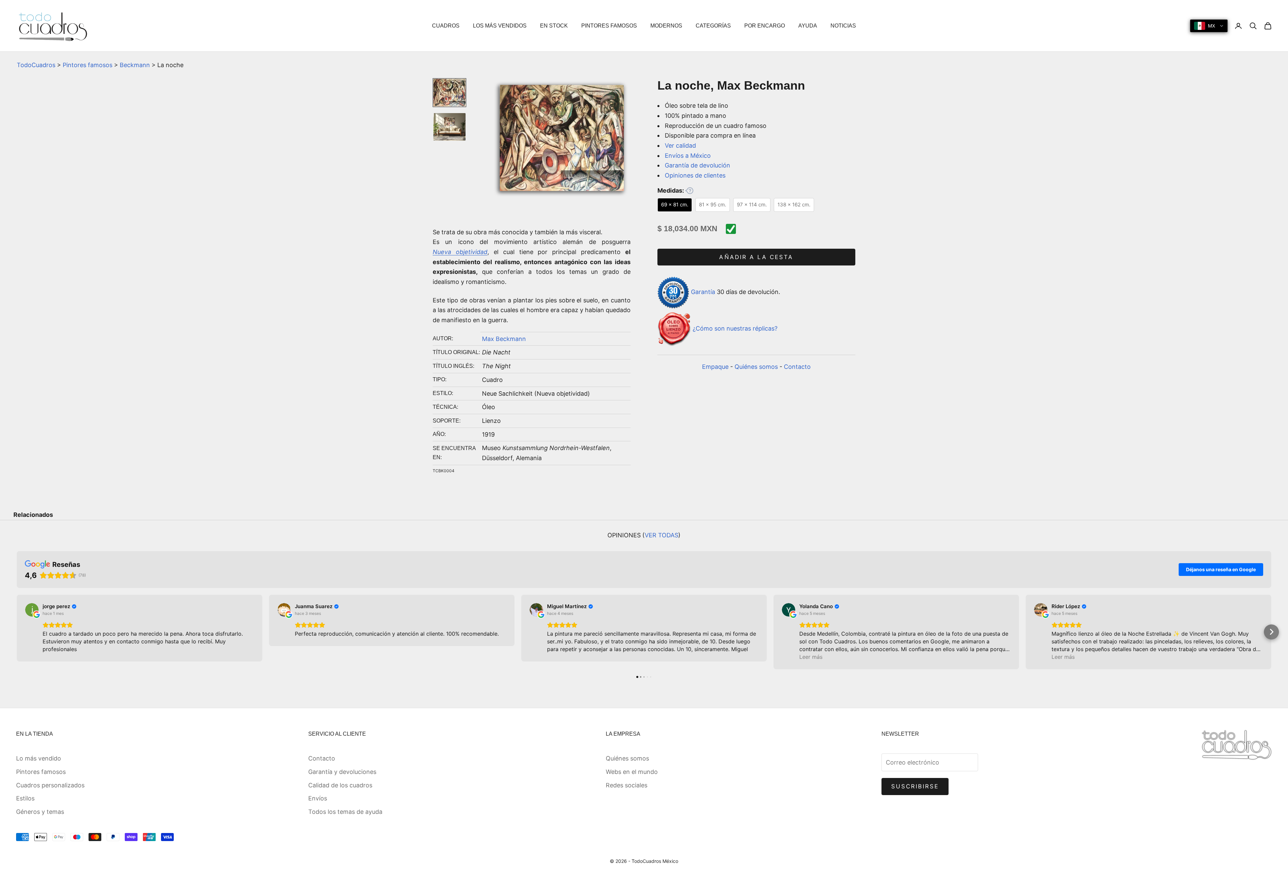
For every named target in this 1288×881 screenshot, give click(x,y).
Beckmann (135, 64)
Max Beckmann (504, 338)
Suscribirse (915, 786)
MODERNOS (666, 26)
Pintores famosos (87, 64)
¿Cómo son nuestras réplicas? (735, 328)
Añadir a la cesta (756, 257)
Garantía (703, 292)
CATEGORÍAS (713, 26)
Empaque (715, 366)
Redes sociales (626, 785)
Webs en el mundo (632, 771)
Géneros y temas (40, 811)
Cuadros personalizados (50, 785)
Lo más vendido (38, 758)
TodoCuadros (36, 64)
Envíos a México (688, 155)
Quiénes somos (756, 366)
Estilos (25, 798)
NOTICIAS (843, 26)
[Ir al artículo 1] (449, 92)
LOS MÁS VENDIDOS (500, 26)
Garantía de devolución (697, 165)
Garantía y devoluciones (342, 771)
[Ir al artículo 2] (449, 126)
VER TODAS (661, 535)
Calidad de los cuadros (340, 785)
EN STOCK (554, 26)
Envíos (317, 798)
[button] (16, 631)
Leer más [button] (810, 656)
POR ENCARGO (764, 26)
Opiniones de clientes (695, 175)
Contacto (797, 366)
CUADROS (446, 26)
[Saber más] (689, 190)
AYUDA (807, 26)
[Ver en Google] (32, 610)
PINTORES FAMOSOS (609, 26)
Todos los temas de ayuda (345, 811)
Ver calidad (680, 145)
